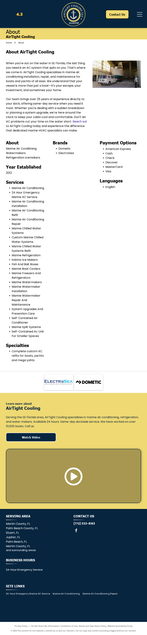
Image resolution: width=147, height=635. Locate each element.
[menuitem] (29, 593)
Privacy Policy (21, 626)
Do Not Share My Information (45, 626)
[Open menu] (139, 14)
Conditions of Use (69, 626)
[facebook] (76, 531)
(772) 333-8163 (84, 523)
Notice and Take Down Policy (92, 626)
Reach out (80, 121)
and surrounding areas (21, 550)
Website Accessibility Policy (120, 626)
